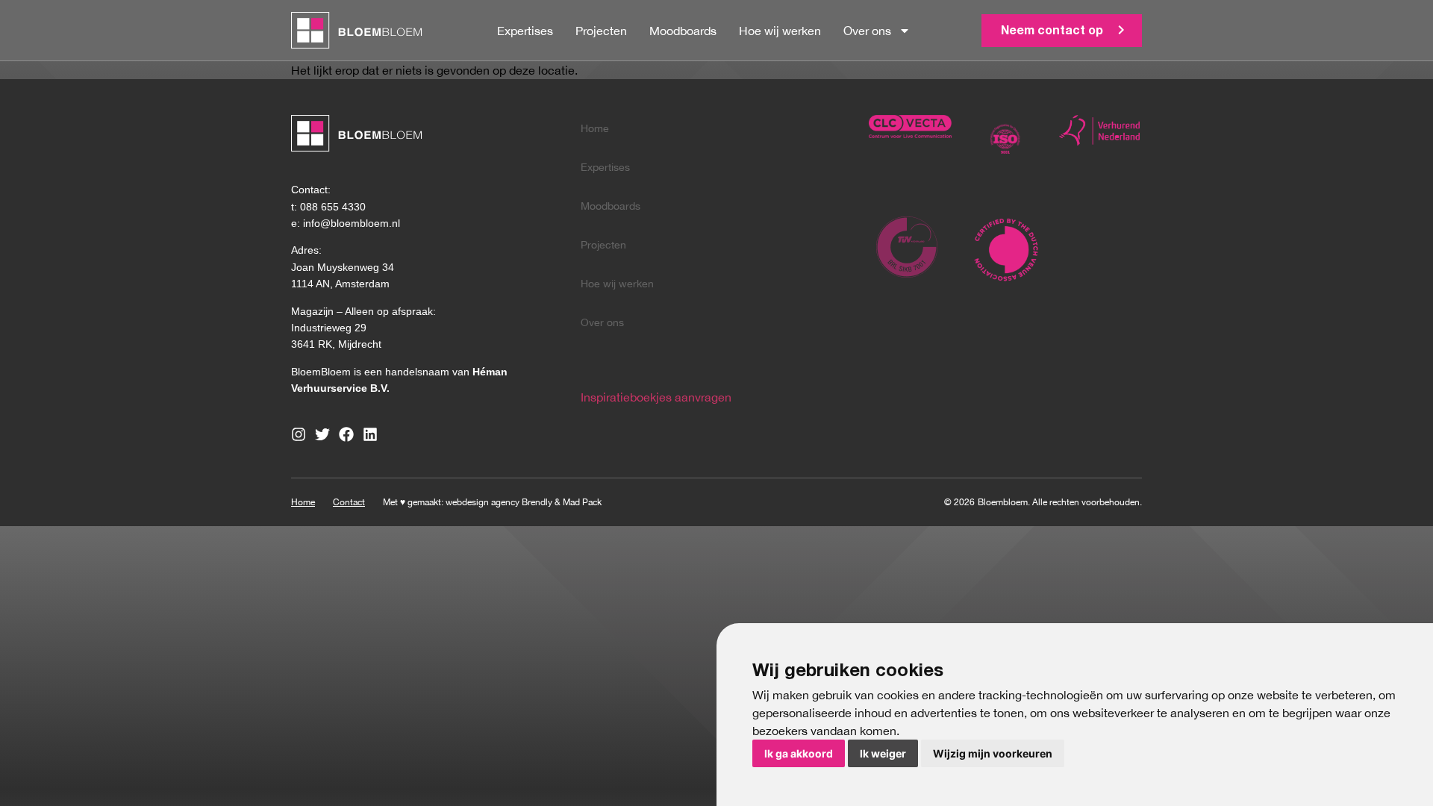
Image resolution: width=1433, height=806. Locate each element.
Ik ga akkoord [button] (798, 753)
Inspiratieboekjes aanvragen (656, 397)
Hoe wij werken (780, 30)
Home (595, 128)
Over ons (867, 30)
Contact (349, 502)
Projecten (601, 30)
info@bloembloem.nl (351, 223)
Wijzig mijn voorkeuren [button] (992, 753)
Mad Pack (582, 502)
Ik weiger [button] (883, 753)
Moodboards (682, 30)
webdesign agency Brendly (500, 502)
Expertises (525, 30)
